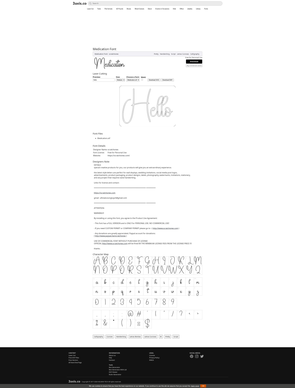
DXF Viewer (113, 372)
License (152, 355)
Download (194, 62)
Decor (150, 9)
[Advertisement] (147, 30)
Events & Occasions (162, 9)
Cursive (109, 336)
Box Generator (114, 367)
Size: (118, 77)
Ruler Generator (115, 374)
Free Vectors (73, 360)
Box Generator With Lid (118, 370)
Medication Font (101, 54)
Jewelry (189, 9)
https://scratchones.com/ (119, 155)
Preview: (97, 77)
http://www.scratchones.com (165, 228)
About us (112, 355)
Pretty (156, 54)
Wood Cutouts (139, 9)
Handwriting (165, 54)
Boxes (129, 9)
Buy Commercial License (194, 65)
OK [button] (203, 386)
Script (173, 54)
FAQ (110, 358)
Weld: (143, 77)
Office (182, 9)
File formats (108, 9)
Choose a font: (133, 77)
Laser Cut (90, 9)
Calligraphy (194, 54)
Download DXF (167, 80)
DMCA (151, 360)
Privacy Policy (154, 358)
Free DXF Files (74, 358)
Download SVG (154, 80)
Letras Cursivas (183, 54)
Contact (112, 360)
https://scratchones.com (104, 193)
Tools (99, 9)
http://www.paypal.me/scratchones (110, 236)
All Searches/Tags (75, 363)
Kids (174, 9)
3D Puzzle (119, 9)
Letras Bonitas (135, 336)
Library (198, 9)
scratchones (113, 54)
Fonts (206, 9)
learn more (195, 386)
